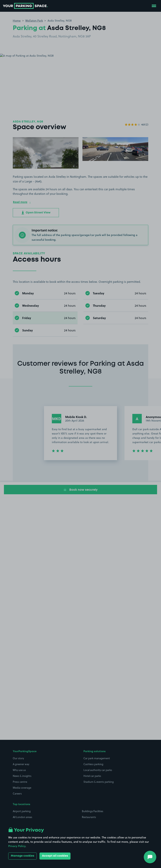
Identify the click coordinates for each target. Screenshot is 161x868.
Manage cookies (22, 856)
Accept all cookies (55, 856)
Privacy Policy (16, 846)
